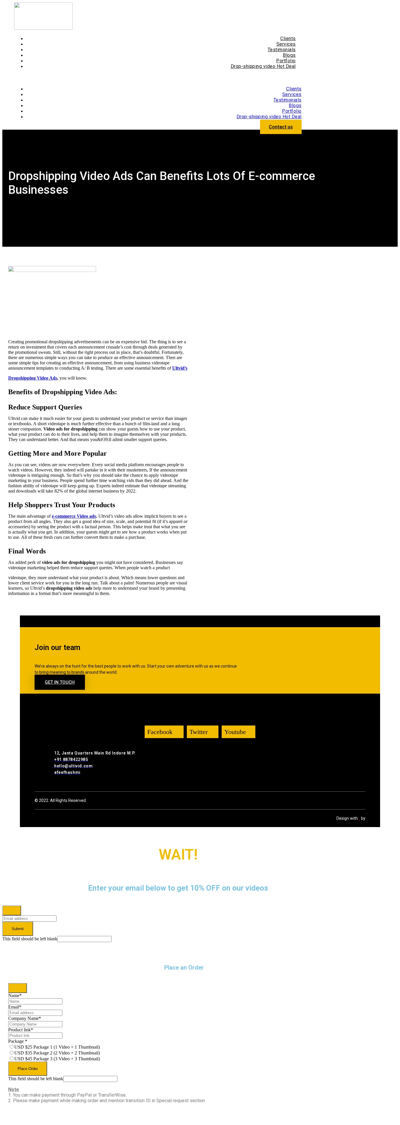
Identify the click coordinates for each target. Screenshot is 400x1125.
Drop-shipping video (263, 66)
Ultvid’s (179, 368)
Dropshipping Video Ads (32, 377)
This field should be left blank (29, 938)
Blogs (289, 55)
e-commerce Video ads (74, 516)
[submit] (11, 910)
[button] (158, 77)
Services (286, 44)
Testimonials (282, 49)
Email (14, 1006)
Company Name (24, 1018)
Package (17, 1041)
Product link (20, 1029)
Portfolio (286, 61)
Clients (288, 38)
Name (15, 995)
